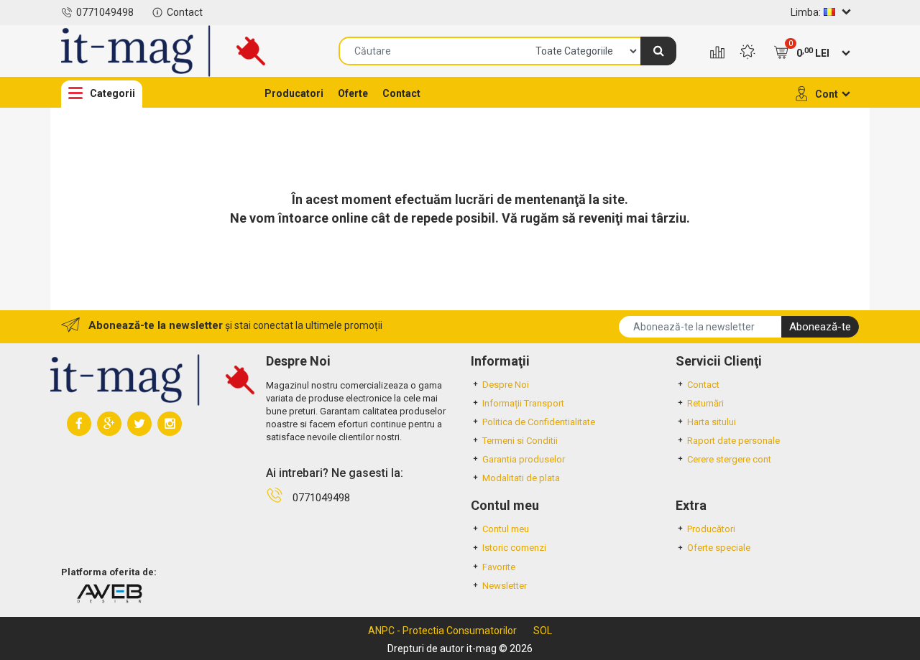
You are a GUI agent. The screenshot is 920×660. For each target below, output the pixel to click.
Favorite (498, 567)
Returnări (705, 403)
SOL (542, 630)
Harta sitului (711, 422)
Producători (711, 529)
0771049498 (105, 12)
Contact (185, 12)
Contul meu (505, 529)
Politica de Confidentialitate (538, 422)
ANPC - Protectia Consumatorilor (442, 630)
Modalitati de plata (521, 478)
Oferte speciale (718, 547)
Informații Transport (523, 403)
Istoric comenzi (514, 547)
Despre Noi (505, 384)
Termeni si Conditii (520, 440)
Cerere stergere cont (729, 459)
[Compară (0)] (717, 53)
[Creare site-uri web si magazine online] (109, 592)
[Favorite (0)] (747, 53)
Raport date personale (733, 440)
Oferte (353, 93)
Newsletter (504, 585)
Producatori (293, 93)
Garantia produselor (523, 459)
